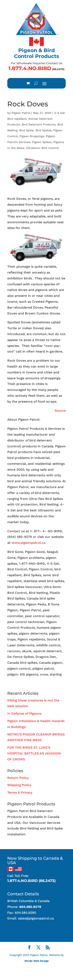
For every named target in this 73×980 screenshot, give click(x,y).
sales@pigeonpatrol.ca (36, 918)
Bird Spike (26, 130)
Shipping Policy (19, 785)
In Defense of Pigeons (24, 713)
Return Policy (18, 778)
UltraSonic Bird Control (42, 148)
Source (60, 411)
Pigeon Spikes (42, 142)
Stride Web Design (37, 960)
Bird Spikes (43, 130)
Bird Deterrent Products (39, 124)
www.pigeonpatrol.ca (28, 543)
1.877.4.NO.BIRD (30, 68)
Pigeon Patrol (21, 112)
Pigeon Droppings (31, 136)
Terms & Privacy (19, 792)
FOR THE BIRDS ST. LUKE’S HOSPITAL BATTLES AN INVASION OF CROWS (34, 753)
